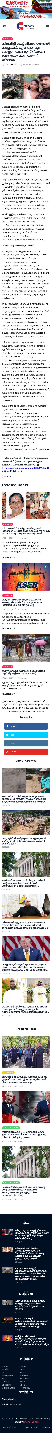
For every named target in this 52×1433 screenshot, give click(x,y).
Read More (7, 557)
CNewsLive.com (31, 1422)
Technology (24, 1388)
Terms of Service (10, 1427)
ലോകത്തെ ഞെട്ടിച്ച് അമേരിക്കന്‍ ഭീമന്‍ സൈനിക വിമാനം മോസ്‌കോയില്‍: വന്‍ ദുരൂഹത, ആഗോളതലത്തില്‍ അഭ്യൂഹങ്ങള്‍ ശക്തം (31, 1273)
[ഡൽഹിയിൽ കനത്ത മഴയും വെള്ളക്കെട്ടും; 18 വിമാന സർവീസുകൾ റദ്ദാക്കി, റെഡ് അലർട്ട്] (7, 1305)
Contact (46, 1427)
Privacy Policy (30, 1427)
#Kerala (7, 476)
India (4, 1372)
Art (3, 1378)
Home (5, 1366)
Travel (22, 1369)
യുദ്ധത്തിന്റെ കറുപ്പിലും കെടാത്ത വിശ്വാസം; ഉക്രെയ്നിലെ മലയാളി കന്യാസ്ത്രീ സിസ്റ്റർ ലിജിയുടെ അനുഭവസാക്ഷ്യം (25, 1079)
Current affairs (8, 1388)
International (7, 1375)
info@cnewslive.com (12, 1404)
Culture (5, 1381)
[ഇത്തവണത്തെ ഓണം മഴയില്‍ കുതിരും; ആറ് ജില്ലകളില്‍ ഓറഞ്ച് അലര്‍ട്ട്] (26, 648)
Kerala (5, 1369)
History (22, 1366)
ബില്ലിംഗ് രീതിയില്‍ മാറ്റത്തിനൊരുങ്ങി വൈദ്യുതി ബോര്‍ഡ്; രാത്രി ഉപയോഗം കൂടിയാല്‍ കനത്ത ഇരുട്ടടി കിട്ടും (22, 602)
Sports (22, 1372)
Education (24, 1378)
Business (23, 1375)
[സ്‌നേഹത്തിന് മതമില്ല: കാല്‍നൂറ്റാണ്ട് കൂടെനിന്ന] (26, 505)
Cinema (22, 1385)
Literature (6, 1385)
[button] (8, 26)
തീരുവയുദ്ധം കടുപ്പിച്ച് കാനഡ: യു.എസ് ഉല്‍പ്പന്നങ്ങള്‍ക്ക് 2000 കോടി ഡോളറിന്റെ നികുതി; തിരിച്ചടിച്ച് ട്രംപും (24, 1134)
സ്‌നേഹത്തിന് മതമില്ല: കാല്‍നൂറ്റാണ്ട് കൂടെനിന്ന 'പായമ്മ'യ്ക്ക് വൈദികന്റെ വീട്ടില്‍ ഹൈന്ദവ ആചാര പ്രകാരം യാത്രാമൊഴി (26, 531)
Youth (22, 1381)
